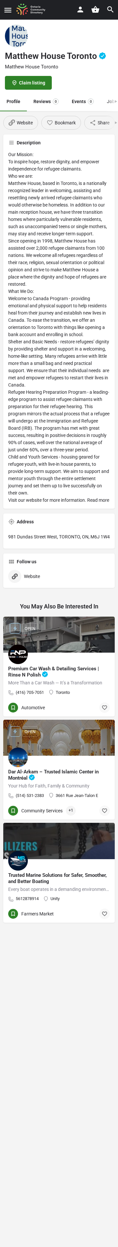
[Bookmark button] (104, 707)
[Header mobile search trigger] (110, 9)
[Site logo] (33, 9)
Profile (13, 101)
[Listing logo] (16, 36)
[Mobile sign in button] (80, 9)
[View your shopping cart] (95, 9)
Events (82, 101)
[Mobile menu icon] (7, 10)
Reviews (45, 101)
